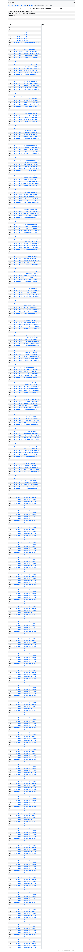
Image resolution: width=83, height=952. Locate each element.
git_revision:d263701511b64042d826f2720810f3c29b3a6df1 (26, 160)
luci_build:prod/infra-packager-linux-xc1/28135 (25, 781)
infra (12, 5)
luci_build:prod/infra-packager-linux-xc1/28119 (25, 811)
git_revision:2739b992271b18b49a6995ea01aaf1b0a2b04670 (26, 333)
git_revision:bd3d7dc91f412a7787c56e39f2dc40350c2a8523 (26, 461)
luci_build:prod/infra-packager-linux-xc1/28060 (25, 922)
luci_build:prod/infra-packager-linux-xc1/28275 (25, 518)
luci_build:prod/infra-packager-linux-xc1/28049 (25, 943)
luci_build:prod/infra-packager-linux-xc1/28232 (25, 599)
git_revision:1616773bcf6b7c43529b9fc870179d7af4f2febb (26, 91)
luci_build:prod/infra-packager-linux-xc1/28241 (25, 582)
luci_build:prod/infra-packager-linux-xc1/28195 (25, 668)
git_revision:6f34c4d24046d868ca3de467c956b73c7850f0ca (26, 85)
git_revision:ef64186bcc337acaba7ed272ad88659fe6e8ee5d (26, 409)
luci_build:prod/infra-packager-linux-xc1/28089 (25, 868)
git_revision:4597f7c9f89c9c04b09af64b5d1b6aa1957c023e (26, 454)
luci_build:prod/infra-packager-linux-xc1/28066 (25, 911)
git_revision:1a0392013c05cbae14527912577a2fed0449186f (26, 106)
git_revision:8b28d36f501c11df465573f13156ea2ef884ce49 (26, 471)
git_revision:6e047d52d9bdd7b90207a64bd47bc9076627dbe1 (26, 173)
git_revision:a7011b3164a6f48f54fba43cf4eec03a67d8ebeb (26, 170)
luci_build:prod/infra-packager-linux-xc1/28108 (25, 832)
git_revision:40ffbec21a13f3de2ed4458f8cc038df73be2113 (26, 298)
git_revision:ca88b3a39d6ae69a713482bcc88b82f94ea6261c (26, 126)
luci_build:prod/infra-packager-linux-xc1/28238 (25, 587)
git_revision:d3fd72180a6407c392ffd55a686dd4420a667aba (26, 493)
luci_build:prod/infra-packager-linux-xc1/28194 (25, 670)
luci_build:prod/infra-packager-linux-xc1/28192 (25, 674)
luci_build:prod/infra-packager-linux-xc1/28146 (25, 761)
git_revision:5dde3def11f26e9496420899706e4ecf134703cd (26, 313)
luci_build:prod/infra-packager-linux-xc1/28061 (25, 921)
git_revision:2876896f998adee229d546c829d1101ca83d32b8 (26, 151)
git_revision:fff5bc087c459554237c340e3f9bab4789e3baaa (26, 111)
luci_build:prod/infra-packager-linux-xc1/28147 (25, 759)
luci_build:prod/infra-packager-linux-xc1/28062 (25, 919)
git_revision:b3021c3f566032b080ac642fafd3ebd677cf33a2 (26, 209)
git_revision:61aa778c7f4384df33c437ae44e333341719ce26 (26, 189)
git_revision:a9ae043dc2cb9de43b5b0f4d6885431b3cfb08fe (26, 467)
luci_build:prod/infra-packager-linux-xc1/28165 (25, 725)
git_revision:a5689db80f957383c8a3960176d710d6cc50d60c (26, 360)
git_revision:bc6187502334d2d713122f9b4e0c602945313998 (26, 215)
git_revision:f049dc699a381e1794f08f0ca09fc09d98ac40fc (26, 230)
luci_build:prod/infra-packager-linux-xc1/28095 (25, 857)
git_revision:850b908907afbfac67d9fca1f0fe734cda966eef (26, 488)
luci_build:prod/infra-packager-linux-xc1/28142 (25, 768)
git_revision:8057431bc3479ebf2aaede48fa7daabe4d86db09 (26, 341)
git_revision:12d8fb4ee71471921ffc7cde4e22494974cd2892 (26, 283)
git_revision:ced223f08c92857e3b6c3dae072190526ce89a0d (26, 76)
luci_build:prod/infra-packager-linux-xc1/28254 (25, 557)
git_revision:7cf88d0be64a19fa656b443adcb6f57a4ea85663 (26, 437)
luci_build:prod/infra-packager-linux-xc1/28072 (25, 900)
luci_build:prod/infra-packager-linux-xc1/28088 (25, 870)
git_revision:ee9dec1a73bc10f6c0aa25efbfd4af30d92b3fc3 (26, 358)
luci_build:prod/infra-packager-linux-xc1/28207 (25, 646)
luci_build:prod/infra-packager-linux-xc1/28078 (25, 889)
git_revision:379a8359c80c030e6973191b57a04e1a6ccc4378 (26, 426)
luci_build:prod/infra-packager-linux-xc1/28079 (25, 887)
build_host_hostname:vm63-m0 (20, 27)
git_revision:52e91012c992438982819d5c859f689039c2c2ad (26, 236)
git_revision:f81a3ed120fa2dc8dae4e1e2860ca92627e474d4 (26, 74)
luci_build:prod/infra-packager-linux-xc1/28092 (25, 862)
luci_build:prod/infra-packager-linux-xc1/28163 (25, 729)
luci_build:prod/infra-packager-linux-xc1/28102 (25, 843)
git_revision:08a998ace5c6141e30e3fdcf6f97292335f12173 (26, 347)
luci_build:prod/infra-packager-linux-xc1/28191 (25, 676)
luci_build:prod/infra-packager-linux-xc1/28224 (25, 614)
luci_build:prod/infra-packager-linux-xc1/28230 (25, 603)
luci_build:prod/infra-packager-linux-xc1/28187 (25, 683)
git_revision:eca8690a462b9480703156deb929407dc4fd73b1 (26, 125)
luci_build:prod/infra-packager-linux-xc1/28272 (25, 523)
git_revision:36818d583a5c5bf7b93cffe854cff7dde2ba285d (26, 407)
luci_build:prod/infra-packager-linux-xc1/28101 (25, 845)
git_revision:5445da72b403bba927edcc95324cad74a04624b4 (26, 335)
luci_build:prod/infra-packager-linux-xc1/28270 (25, 527)
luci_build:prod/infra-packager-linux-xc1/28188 (25, 682)
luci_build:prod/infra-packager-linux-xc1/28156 (25, 742)
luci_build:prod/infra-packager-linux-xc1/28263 (25, 540)
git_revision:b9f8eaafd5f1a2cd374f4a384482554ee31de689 (26, 239)
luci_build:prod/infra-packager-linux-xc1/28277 (25, 514)
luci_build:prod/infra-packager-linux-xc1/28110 (25, 828)
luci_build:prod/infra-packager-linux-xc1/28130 (25, 791)
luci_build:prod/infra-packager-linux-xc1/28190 (25, 678)
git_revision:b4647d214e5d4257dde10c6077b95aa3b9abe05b (26, 207)
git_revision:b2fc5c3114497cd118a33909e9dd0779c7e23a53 (26, 162)
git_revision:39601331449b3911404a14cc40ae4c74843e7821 (26, 301)
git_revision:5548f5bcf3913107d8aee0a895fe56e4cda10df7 (26, 115)
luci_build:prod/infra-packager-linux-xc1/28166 (25, 723)
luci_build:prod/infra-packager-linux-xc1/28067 (25, 909)
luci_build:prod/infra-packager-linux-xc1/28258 (25, 550)
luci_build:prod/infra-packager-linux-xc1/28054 (25, 934)
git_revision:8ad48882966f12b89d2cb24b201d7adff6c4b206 (26, 245)
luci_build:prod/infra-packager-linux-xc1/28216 (25, 629)
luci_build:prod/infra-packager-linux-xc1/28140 (25, 772)
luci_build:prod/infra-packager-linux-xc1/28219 (25, 623)
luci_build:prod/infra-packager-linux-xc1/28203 (25, 653)
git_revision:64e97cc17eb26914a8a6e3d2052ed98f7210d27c (26, 394)
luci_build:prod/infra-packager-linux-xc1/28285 (25, 499)
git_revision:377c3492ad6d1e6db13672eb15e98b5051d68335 (26, 392)
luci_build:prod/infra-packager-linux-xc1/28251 (25, 563)
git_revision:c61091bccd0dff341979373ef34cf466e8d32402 (26, 256)
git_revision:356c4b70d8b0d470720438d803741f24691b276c (26, 247)
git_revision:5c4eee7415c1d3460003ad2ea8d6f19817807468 (26, 83)
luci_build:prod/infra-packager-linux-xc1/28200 (25, 659)
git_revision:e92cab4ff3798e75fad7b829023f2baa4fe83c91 (26, 428)
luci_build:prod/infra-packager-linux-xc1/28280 (25, 508)
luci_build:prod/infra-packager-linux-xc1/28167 (25, 721)
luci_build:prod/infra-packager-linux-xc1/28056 (25, 930)
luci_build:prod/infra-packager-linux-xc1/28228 (25, 606)
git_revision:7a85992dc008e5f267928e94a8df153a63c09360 (26, 94)
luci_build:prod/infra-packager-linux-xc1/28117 (25, 815)
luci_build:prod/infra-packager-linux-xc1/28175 (25, 706)
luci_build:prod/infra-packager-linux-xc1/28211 (25, 638)
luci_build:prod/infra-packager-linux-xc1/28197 (25, 665)
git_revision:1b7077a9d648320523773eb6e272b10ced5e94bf (26, 271)
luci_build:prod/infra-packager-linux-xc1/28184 (25, 689)
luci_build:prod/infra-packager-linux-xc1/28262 (25, 542)
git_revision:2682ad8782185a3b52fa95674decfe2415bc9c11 (26, 375)
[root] (9, 5)
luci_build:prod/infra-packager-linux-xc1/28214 (25, 633)
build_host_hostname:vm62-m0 (20, 34)
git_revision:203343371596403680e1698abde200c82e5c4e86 (26, 303)
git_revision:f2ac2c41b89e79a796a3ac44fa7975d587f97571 (26, 411)
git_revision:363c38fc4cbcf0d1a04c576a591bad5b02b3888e (26, 478)
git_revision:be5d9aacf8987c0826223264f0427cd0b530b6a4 (26, 490)
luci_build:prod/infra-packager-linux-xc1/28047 (25, 947)
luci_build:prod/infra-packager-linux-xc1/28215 (25, 631)
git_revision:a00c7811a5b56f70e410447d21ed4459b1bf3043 (26, 254)
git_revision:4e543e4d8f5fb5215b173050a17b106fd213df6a (26, 277)
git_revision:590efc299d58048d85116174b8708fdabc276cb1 (26, 350)
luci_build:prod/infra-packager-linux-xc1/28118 (25, 813)
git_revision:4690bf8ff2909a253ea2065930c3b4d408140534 (26, 348)
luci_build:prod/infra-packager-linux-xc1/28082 (25, 881)
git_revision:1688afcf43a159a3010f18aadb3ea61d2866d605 (26, 326)
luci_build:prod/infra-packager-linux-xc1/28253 (25, 559)
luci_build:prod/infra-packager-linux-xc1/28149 (25, 755)
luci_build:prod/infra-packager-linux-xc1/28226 (25, 610)
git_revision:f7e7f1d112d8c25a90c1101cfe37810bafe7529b (26, 305)
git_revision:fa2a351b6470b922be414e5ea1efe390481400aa (26, 450)
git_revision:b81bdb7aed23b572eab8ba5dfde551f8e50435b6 (26, 352)
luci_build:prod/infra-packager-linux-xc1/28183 (25, 691)
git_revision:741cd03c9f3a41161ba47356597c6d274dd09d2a (26, 365)
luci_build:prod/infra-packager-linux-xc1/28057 (25, 928)
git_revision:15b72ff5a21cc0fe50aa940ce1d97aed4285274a (26, 399)
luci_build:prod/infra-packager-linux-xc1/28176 (25, 704)
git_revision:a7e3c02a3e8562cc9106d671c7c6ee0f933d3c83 (26, 196)
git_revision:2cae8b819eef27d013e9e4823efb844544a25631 (26, 153)
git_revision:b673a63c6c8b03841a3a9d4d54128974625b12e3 (26, 222)
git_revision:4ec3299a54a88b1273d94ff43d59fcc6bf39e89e (26, 473)
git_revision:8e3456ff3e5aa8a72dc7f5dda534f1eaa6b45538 (26, 390)
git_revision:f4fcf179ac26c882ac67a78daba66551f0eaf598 (26, 102)
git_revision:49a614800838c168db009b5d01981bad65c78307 (26, 205)
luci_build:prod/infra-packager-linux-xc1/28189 (25, 680)
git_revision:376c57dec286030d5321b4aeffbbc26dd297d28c (26, 382)
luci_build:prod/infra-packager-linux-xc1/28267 (25, 533)
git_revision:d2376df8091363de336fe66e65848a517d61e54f (26, 294)
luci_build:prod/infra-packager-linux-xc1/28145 (25, 762)
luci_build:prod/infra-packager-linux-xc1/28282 (25, 505)
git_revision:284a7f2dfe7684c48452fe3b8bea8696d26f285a (26, 66)
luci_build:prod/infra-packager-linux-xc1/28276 (25, 516)
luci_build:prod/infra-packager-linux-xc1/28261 (25, 544)
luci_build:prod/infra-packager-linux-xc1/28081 (25, 883)
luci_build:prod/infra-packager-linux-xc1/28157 (25, 740)
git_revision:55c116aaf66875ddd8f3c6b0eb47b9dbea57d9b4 (26, 234)
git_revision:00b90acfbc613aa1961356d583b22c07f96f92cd (26, 70)
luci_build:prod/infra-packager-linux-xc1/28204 (25, 651)
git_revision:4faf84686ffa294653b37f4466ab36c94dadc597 (26, 443)
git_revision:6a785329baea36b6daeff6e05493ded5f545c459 (26, 362)
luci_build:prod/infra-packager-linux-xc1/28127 (25, 796)
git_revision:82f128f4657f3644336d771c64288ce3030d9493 (26, 100)
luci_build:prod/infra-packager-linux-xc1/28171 (25, 714)
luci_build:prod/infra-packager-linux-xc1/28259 (25, 548)
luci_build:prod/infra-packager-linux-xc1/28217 (25, 627)
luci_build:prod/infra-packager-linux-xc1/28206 (25, 648)
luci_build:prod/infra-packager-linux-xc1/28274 (25, 520)
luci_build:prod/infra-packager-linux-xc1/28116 (25, 817)
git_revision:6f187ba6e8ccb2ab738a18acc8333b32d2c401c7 (26, 221)
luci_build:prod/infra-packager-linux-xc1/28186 (25, 685)
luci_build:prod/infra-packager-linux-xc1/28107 (25, 834)
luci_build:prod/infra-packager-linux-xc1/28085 (25, 875)
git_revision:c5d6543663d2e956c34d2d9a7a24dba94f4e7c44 (26, 441)
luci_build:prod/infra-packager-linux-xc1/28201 (25, 657)
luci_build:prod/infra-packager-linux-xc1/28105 (25, 838)
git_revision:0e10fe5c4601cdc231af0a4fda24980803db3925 (26, 476)
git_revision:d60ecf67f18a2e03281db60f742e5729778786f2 (26, 339)
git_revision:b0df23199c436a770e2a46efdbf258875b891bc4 (26, 480)
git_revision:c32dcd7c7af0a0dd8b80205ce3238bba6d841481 (26, 117)
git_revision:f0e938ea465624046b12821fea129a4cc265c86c (26, 403)
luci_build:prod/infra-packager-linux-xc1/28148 (25, 757)
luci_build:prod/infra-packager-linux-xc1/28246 (25, 572)
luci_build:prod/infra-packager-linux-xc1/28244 (25, 576)
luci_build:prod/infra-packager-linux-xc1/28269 (25, 529)
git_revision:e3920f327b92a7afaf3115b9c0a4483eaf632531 (26, 369)
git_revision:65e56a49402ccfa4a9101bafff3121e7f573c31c (26, 307)
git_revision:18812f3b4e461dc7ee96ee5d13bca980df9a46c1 (26, 179)
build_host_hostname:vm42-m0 (20, 38)
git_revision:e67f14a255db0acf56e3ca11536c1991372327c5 (26, 47)
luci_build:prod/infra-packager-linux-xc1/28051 (25, 939)
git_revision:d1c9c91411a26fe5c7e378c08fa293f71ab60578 (26, 181)
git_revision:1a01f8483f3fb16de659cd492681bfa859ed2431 (26, 155)
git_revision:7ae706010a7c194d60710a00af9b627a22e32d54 (26, 243)
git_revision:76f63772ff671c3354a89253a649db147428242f (26, 418)
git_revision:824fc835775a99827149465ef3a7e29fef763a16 (26, 62)
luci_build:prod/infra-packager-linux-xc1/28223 (25, 616)
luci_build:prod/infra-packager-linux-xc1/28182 (25, 693)
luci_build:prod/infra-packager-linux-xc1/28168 (25, 719)
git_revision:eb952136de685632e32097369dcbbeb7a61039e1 (26, 185)
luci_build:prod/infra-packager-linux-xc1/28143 (25, 766)
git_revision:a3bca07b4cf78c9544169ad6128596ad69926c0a (26, 119)
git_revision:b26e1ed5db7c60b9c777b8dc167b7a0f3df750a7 (26, 53)
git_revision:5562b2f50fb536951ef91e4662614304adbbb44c (26, 482)
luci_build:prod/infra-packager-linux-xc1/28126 (25, 798)
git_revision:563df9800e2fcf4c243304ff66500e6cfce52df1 (26, 68)
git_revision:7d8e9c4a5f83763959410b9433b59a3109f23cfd (26, 128)
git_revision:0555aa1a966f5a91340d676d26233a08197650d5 (26, 158)
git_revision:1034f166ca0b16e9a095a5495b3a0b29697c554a (26, 204)
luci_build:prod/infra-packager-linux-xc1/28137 (25, 778)
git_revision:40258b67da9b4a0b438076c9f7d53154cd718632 (26, 224)
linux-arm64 (30, 5)
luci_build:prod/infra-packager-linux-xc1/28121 (25, 808)
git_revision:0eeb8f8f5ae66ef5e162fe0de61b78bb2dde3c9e (26, 249)
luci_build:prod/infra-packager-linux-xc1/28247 (25, 571)
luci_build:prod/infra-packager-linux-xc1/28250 (25, 565)
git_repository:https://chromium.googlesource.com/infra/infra (28, 42)
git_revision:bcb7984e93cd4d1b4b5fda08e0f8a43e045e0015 (26, 81)
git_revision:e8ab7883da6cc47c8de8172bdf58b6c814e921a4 (26, 98)
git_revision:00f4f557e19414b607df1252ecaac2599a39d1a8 (26, 55)
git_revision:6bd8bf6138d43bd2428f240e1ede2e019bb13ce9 (26, 424)
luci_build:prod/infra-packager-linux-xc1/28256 (25, 554)
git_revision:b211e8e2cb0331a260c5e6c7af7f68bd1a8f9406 (26, 219)
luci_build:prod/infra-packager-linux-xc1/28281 (25, 507)
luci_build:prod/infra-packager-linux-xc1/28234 (25, 595)
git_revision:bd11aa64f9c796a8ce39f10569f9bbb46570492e (26, 330)
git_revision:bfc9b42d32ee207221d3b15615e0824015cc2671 (26, 145)
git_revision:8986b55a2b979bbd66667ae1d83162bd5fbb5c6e (26, 194)
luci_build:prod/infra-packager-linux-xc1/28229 (25, 604)
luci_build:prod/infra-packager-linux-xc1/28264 (25, 539)
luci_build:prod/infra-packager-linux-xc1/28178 (25, 700)
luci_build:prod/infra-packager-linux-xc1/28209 (25, 642)
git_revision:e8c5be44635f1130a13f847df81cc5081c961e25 (26, 320)
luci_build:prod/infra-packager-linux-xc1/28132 (25, 787)
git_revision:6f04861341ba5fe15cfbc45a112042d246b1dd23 (26, 364)
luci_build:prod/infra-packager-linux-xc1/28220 (25, 621)
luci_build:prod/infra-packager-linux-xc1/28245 (25, 574)
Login (73, 2)
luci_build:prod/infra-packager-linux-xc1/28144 (25, 764)
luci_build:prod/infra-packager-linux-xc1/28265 (25, 537)
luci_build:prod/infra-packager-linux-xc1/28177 (25, 702)
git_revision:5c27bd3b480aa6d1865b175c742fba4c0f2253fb (26, 104)
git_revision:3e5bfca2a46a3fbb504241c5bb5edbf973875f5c (26, 226)
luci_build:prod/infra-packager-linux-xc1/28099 (25, 849)
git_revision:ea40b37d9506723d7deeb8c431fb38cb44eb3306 (26, 452)
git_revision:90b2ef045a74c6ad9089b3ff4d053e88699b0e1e (26, 458)
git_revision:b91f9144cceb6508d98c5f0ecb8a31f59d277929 (26, 384)
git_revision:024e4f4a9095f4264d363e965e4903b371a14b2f (26, 258)
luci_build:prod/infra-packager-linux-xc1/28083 (25, 879)
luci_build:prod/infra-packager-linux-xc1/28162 (25, 730)
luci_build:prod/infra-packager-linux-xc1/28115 (25, 819)
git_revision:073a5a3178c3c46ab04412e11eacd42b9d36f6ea (26, 318)
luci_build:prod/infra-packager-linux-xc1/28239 (25, 586)
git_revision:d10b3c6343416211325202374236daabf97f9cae (26, 367)
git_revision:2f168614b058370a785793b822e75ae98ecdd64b (26, 108)
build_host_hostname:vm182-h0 (20, 32)
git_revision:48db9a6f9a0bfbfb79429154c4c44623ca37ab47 (26, 123)
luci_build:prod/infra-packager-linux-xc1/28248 (25, 569)
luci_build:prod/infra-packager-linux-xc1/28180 (25, 697)
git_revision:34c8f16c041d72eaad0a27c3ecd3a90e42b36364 (26, 401)
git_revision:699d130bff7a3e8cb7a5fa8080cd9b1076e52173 (26, 59)
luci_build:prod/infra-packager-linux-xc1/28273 (25, 522)
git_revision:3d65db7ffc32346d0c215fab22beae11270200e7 (26, 379)
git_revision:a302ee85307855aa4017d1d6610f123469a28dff (26, 172)
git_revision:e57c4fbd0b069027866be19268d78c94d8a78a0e (26, 300)
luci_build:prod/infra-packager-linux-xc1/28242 (25, 580)
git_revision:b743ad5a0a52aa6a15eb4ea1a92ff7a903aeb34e (26, 332)
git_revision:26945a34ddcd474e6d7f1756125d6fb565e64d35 (26, 183)
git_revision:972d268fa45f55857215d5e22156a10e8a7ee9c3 (26, 264)
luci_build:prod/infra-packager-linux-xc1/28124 (25, 802)
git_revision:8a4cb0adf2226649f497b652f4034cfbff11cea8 (26, 354)
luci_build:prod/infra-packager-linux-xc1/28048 (25, 945)
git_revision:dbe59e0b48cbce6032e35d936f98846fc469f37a (26, 192)
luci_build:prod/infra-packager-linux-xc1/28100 (25, 847)
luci (18, 5)
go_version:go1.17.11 (18, 495)
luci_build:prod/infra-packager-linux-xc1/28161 (25, 732)
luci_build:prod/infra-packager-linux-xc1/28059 (25, 924)
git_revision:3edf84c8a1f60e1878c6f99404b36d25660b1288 (26, 57)
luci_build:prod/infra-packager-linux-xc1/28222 (25, 618)
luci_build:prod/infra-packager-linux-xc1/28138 (25, 776)
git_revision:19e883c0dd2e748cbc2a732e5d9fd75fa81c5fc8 (26, 141)
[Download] (14, 15)
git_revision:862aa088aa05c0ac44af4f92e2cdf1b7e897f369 (26, 237)
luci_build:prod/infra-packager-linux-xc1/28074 (25, 896)
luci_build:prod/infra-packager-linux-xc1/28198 (25, 663)
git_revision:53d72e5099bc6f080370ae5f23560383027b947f (26, 72)
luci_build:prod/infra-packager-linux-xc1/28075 (25, 894)
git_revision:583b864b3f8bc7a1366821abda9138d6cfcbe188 (26, 198)
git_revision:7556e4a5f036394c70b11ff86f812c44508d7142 (26, 345)
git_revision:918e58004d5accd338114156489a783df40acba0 (26, 380)
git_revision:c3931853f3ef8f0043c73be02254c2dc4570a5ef (26, 315)
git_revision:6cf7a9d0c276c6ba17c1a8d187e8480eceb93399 (26, 377)
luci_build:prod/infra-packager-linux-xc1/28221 (25, 619)
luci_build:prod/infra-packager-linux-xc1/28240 (25, 584)
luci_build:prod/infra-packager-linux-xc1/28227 (25, 608)
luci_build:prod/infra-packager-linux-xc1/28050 (25, 941)
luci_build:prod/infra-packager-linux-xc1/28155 (25, 744)
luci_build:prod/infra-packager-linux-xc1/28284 (25, 501)
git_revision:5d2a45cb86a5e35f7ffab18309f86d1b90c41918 (26, 311)
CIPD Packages (12, 2)
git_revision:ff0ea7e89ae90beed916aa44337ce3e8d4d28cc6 (26, 328)
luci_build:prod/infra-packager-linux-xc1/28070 (25, 904)
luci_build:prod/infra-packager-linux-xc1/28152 (25, 749)
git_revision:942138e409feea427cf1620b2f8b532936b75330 (26, 456)
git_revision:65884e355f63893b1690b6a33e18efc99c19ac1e (26, 200)
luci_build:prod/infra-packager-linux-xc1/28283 (25, 503)
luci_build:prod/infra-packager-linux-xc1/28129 (25, 793)
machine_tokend (23, 5)
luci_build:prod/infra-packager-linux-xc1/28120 (25, 810)
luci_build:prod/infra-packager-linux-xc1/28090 (25, 866)
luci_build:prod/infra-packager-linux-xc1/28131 (25, 789)
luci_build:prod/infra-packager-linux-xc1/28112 (25, 825)
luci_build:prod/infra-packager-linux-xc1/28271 (25, 525)
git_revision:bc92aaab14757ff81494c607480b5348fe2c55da (26, 130)
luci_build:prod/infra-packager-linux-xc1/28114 (25, 821)
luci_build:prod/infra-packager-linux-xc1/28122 (25, 806)
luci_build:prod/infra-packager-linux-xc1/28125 (25, 800)
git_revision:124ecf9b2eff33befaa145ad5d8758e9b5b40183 (26, 416)
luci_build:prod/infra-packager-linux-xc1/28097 (25, 853)
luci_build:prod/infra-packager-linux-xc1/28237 (25, 589)
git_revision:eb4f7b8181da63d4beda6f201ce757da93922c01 (26, 87)
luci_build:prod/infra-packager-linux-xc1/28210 (25, 640)
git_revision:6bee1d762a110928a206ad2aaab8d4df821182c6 (26, 262)
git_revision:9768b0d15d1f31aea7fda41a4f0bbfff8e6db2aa (26, 396)
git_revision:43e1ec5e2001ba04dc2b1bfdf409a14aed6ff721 (26, 448)
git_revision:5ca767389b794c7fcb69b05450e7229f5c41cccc (26, 49)
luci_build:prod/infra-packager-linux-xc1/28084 (25, 877)
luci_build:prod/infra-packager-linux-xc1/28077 (25, 890)
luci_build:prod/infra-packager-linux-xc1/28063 (25, 917)
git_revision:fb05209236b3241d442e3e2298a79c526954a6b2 (26, 475)
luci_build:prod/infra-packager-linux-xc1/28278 (25, 512)
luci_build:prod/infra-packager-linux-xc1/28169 (25, 717)
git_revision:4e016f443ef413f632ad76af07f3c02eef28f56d (26, 213)
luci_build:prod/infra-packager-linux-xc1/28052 (25, 937)
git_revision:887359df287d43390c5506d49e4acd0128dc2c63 (26, 422)
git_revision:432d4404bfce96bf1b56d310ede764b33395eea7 (26, 405)
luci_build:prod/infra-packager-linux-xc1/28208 (25, 644)
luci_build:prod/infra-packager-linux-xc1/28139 (25, 774)
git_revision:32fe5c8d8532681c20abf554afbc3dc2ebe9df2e (26, 44)
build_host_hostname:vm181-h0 (20, 36)
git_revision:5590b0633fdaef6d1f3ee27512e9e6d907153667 (26, 292)
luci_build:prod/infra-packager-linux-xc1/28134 (25, 783)
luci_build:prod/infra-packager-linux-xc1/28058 (25, 926)
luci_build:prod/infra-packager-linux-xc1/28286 (25, 497)
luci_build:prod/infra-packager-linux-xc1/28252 (25, 561)
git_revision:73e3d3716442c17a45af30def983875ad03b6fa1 (26, 388)
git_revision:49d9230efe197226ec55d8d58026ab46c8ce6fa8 (26, 164)
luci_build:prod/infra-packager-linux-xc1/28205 (25, 650)
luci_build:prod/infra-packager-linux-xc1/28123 (25, 804)
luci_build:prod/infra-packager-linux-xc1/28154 (25, 746)
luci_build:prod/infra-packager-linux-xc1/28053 (25, 936)
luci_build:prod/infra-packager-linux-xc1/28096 (25, 855)
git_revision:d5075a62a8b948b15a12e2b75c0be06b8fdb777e (26, 275)
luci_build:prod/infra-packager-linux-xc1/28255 (25, 555)
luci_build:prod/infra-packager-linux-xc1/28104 (25, 840)
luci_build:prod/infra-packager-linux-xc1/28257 (25, 552)
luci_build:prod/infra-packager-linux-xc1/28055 (25, 932)
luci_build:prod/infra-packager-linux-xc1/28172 (25, 712)
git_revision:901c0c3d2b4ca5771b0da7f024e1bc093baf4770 (26, 251)
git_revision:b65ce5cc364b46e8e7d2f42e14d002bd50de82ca (26, 138)
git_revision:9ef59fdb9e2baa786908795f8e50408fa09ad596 (26, 429)
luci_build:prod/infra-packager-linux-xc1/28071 (25, 902)
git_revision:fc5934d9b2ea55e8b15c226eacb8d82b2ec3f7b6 (26, 228)
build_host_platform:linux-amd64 (21, 40)
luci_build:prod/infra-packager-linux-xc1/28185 (25, 687)
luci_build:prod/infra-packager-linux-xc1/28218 (25, 625)
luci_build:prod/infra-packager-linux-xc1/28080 (25, 885)
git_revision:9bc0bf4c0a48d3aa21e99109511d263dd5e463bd (26, 371)
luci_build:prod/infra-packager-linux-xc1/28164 (25, 727)
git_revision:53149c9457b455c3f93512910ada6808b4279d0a (26, 157)
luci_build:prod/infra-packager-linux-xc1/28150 (25, 753)
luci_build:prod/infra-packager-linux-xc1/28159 (25, 736)
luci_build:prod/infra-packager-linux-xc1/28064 (25, 915)
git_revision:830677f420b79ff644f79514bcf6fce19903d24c (26, 61)
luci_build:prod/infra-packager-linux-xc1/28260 (25, 546)
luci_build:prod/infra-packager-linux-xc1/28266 (25, 535)
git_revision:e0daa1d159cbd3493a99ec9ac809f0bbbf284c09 (26, 217)
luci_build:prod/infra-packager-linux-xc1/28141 (25, 770)
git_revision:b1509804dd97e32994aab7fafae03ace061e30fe (26, 168)
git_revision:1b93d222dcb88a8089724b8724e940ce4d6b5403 (26, 281)
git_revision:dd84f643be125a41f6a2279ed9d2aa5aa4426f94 (26, 279)
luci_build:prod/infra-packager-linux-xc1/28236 (25, 591)
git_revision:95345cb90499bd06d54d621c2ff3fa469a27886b (26, 132)
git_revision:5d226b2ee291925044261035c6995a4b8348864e (26, 309)
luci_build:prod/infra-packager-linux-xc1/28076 (25, 892)
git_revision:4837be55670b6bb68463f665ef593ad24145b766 (26, 465)
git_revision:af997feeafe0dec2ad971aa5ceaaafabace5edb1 (26, 266)
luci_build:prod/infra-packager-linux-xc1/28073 (25, 898)
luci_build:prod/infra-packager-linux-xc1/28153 (25, 747)
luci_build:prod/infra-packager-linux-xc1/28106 (25, 836)
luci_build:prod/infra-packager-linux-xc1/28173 (25, 710)
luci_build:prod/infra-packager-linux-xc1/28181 (25, 695)
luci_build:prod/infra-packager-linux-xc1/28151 (25, 751)
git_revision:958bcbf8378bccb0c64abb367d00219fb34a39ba (26, 397)
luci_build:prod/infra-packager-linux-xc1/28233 (25, 597)
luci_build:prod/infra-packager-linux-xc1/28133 (25, 785)
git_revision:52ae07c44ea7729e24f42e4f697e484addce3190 (26, 64)
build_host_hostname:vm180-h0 (20, 30)
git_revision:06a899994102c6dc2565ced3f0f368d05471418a (26, 412)
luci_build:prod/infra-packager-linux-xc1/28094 (25, 858)
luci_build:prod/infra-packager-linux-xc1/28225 (25, 612)
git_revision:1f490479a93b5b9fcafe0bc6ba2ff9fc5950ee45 (26, 433)
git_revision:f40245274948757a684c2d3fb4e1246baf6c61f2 (26, 463)
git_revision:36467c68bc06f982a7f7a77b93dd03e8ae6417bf (26, 190)
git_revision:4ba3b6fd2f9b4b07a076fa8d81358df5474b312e (26, 241)
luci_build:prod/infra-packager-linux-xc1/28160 (25, 734)
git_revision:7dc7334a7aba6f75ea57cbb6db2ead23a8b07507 (26, 175)
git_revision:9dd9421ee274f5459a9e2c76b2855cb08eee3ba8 (26, 296)
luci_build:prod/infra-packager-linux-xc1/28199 (25, 661)
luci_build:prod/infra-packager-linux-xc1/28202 (25, 655)
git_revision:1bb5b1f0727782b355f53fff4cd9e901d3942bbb (26, 444)
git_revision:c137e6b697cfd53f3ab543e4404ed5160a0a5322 (26, 373)
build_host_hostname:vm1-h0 (20, 29)
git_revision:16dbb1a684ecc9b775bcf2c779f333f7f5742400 (26, 469)
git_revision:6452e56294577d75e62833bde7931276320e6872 (26, 93)
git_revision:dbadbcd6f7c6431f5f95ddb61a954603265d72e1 (26, 269)
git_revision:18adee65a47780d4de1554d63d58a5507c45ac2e (26, 187)
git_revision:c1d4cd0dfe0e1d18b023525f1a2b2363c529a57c (26, 140)
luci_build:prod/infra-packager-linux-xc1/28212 (25, 636)
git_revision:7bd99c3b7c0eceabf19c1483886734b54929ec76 (26, 79)
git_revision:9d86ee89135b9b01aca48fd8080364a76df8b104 (26, 177)
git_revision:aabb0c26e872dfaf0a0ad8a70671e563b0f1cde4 (26, 202)
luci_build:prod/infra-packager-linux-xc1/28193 (25, 672)
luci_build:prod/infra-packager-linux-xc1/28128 (25, 794)
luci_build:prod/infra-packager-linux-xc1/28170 (25, 715)
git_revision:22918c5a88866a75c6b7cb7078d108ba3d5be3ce (26, 484)
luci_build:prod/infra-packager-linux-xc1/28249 (25, 567)
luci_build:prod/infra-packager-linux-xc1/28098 (25, 851)
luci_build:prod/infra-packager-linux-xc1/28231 (25, 601)
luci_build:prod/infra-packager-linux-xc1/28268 (25, 531)
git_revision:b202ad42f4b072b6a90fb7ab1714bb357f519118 (26, 446)
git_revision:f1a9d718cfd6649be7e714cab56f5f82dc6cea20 (26, 439)
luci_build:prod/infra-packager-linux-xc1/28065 (25, 913)
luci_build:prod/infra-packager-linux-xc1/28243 (25, 578)
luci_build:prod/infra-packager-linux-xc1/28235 (25, 593)
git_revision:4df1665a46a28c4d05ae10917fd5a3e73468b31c (26, 343)
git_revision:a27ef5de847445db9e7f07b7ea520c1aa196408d (26, 260)
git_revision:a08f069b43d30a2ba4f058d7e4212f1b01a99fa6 (26, 143)
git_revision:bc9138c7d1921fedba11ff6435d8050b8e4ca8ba (26, 414)
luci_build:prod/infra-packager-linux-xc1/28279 (25, 510)
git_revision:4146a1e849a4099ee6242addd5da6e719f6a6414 (26, 486)
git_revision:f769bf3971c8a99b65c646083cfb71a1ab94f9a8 (26, 121)
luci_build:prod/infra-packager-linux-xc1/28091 (25, 864)
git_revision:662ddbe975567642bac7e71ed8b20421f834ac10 (26, 166)
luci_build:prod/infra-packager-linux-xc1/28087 (25, 872)
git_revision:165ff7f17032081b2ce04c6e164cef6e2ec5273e (26, 232)
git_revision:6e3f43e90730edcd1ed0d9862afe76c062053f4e (26, 147)
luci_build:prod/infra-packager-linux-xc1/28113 (25, 823)
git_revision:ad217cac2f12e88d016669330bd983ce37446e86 (26, 113)
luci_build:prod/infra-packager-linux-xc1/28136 (25, 779)
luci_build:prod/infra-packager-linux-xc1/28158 (25, 738)
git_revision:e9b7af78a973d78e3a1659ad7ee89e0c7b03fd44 (26, 386)
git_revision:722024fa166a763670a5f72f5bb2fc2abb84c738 (26, 136)
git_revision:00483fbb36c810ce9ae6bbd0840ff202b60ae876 (26, 324)
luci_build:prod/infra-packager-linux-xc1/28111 (25, 826)
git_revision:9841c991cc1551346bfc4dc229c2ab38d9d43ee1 (26, 89)
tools (15, 5)
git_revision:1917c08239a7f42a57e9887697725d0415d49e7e (26, 356)
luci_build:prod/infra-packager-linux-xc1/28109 (25, 830)
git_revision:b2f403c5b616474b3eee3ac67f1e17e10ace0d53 (26, 322)
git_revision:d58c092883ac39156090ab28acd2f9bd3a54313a (26, 51)
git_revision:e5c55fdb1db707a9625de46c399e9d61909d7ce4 (26, 337)
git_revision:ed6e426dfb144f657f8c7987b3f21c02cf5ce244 (26, 268)
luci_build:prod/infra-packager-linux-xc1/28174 (25, 708)
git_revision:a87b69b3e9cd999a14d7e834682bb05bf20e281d (26, 149)
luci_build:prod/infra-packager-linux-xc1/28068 (25, 907)
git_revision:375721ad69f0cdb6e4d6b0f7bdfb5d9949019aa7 (26, 286)
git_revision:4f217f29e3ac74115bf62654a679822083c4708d (26, 290)
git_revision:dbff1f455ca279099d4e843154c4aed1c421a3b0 (26, 134)
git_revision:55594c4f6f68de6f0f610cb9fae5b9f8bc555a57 (26, 431)
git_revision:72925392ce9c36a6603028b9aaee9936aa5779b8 (26, 273)
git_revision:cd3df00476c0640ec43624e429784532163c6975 (26, 288)
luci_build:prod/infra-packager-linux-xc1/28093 (25, 860)
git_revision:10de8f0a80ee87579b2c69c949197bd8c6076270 (26, 96)
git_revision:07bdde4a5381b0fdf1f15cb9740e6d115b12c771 (26, 211)
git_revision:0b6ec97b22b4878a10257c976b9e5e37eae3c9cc (26, 435)
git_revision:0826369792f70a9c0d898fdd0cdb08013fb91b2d (26, 420)
